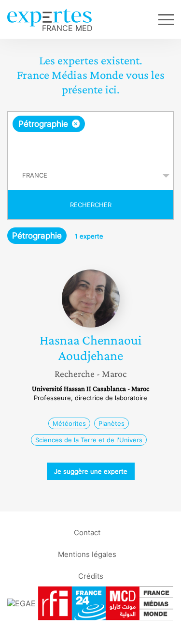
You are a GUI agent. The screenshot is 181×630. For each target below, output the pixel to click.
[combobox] (90, 136)
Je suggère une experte (90, 471)
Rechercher (90, 205)
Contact (87, 532)
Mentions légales (87, 553)
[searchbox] (91, 146)
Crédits (90, 575)
